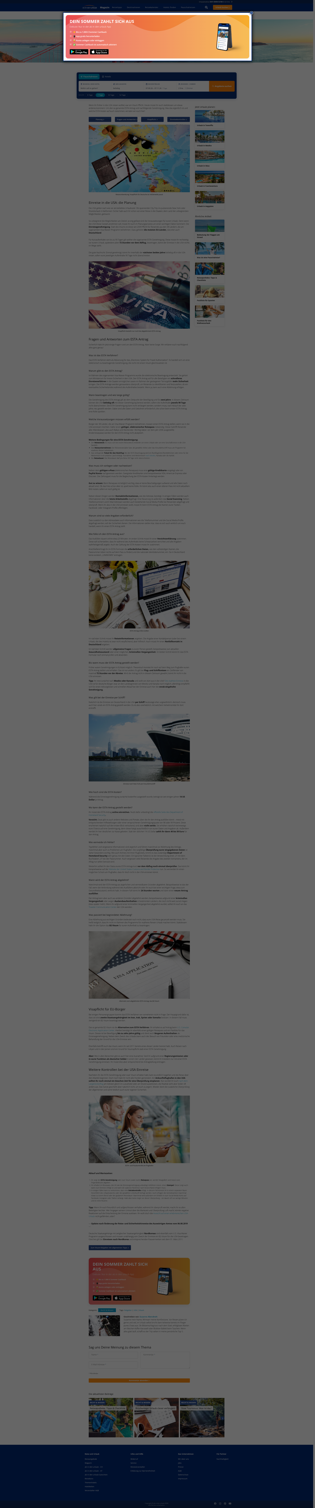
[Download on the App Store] (99, 51)
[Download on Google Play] (79, 51)
